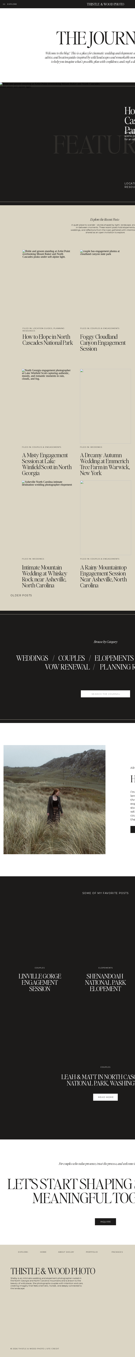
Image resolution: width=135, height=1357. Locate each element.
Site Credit (52, 1349)
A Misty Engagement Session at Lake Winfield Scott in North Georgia (47, 463)
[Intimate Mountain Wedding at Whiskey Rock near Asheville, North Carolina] (47, 518)
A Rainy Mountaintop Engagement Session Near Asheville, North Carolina (103, 576)
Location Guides (42, 328)
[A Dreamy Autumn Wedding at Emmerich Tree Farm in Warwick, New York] (105, 406)
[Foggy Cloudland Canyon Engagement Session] (105, 287)
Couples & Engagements (105, 328)
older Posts (21, 595)
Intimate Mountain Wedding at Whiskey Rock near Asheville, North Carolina (44, 576)
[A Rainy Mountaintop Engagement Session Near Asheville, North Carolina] (105, 518)
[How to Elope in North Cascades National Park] (47, 287)
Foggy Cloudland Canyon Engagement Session (103, 342)
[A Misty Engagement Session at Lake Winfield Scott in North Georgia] (47, 406)
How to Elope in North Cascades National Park (47, 339)
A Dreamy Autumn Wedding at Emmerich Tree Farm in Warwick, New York (105, 463)
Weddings (96, 447)
